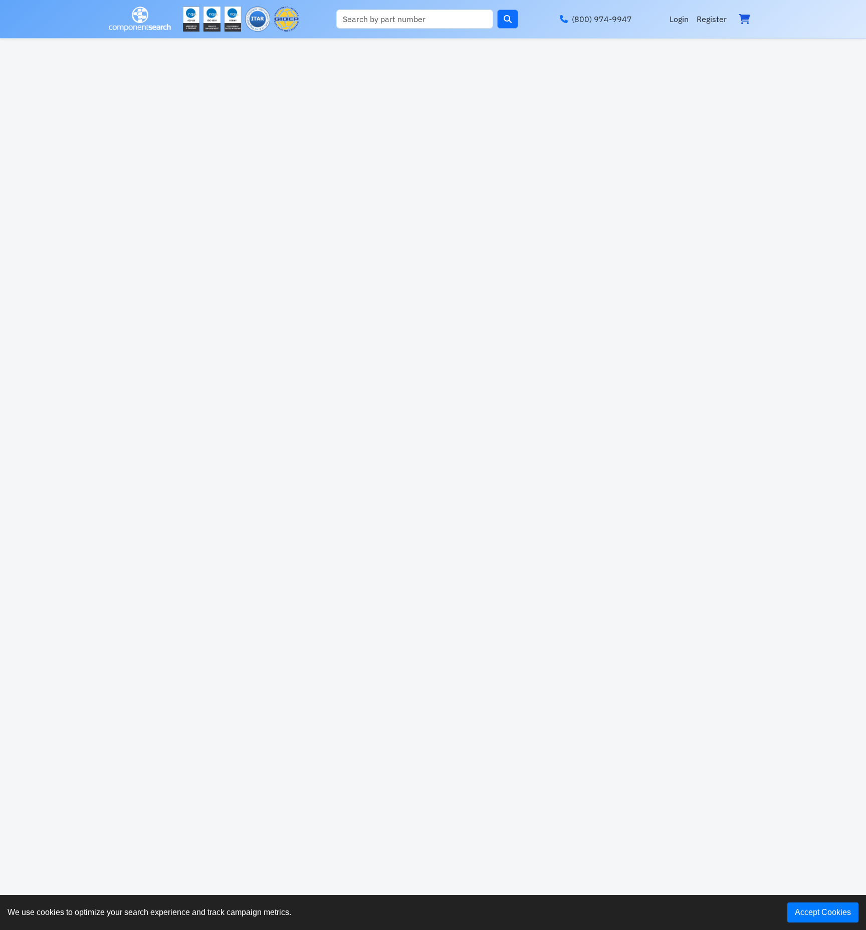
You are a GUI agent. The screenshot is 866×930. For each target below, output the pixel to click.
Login (679, 19)
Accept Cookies (823, 912)
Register (712, 19)
